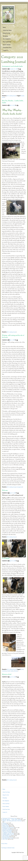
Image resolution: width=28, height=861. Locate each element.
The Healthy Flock (6, 828)
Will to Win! (5, 839)
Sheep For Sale (6, 33)
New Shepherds (7, 39)
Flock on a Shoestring (6, 831)
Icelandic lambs (10, 671)
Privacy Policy (4, 843)
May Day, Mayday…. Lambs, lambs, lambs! (12, 102)
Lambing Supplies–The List (8, 834)
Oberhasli (16, 671)
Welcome (5, 490)
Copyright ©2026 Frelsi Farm (18, 852)
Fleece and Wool (7, 42)
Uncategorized (19, 487)
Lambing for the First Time (8, 833)
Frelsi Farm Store (7, 47)
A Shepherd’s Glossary (7, 832)
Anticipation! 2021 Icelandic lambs (12, 66)
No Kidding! (6, 558)
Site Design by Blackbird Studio (8, 847)
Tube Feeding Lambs (6, 835)
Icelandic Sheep (5, 826)
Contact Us (5, 50)
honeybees (4, 671)
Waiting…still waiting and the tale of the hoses (13, 336)
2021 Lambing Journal (11, 95)
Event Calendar (7, 44)
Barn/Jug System (5, 836)
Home (4, 27)
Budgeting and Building (7, 829)
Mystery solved (6, 674)
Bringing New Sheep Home (8, 827)
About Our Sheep (7, 30)
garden (22, 669)
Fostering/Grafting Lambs (7, 838)
